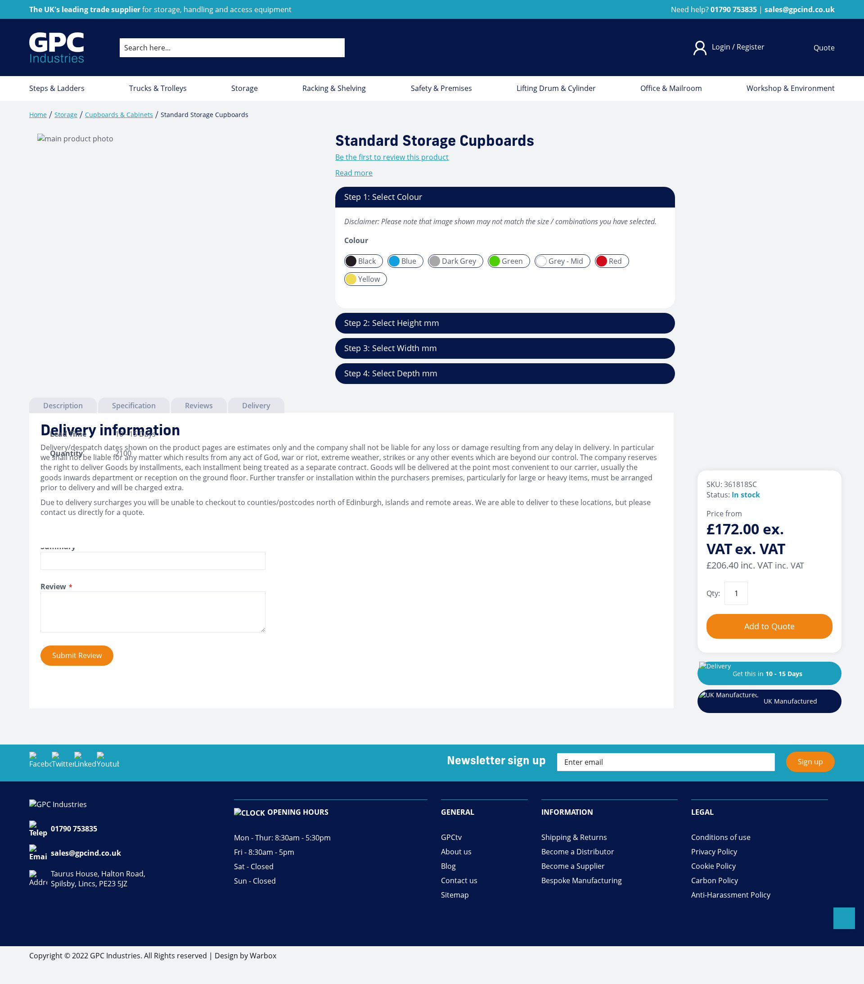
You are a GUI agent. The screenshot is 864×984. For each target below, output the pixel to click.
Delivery (256, 406)
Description (63, 406)
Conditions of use (721, 837)
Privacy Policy (714, 852)
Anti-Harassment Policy (730, 895)
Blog (448, 866)
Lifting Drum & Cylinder (556, 89)
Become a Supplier (573, 866)
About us (456, 852)
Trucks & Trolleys (158, 89)
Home (38, 114)
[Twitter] (63, 763)
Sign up (810, 762)
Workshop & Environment (791, 89)
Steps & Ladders (57, 89)
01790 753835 (74, 829)
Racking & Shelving (334, 89)
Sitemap (455, 895)
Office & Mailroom (671, 89)
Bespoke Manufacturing (581, 881)
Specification (134, 406)
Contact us (459, 881)
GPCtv (451, 837)
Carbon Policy (714, 881)
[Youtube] (108, 763)
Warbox (263, 956)
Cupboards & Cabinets (119, 114)
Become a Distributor (577, 852)
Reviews (199, 406)
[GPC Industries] (56, 47)
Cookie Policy (713, 866)
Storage (244, 89)
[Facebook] (40, 763)
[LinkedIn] (85, 763)
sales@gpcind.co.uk (86, 853)
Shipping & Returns (574, 837)
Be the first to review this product (392, 157)
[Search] (331, 47)
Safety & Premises (441, 89)
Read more (354, 173)
